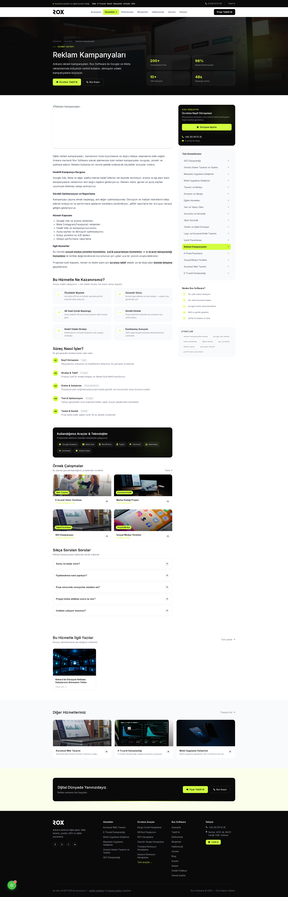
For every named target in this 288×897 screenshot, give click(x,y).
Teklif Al (231, 3)
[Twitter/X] (68, 844)
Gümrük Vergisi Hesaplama (150, 841)
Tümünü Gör (226, 712)
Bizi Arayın (95, 82)
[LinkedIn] (75, 844)
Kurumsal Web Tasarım (114, 827)
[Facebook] (55, 844)
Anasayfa (96, 12)
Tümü (167, 470)
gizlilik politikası (96, 890)
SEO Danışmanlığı (111, 857)
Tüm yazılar (226, 639)
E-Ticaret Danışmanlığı (114, 832)
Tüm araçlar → (145, 862)
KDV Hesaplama (145, 837)
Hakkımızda (158, 12)
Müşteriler (142, 12)
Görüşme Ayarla (208, 127)
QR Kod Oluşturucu (146, 832)
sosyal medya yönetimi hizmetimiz (85, 251)
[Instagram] (61, 844)
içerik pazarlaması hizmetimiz (124, 251)
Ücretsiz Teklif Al (68, 82)
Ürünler (172, 12)
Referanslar (127, 12)
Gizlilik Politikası (179, 870)
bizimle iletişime (163, 262)
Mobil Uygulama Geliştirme (116, 837)
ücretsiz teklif (118, 262)
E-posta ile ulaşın (192, 141)
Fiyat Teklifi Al (196, 789)
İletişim (183, 12)
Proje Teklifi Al (224, 12)
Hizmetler (110, 12)
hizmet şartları (115, 890)
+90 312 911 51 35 (193, 137)
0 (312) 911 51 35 (215, 3)
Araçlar (175, 861)
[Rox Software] (58, 12)
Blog (174, 856)
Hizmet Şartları (179, 875)
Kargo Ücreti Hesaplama (149, 827)
